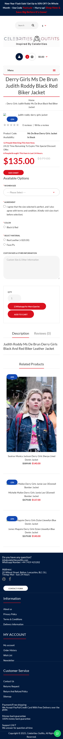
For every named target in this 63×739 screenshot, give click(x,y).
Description (20, 333)
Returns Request (11, 686)
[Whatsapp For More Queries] (57, 733)
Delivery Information (13, 624)
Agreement (9, 202)
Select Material (12, 235)
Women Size (10, 185)
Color (7, 223)
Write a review (42, 125)
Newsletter (8, 660)
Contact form (15, 588)
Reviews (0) (42, 333)
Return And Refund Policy (15, 691)
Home (31, 100)
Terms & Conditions (12, 619)
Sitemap (7, 696)
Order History (10, 650)
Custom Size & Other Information (20, 253)
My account (9, 645)
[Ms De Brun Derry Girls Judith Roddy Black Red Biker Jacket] (31, 115)
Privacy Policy (10, 614)
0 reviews (27, 125)
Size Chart (13, 173)
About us (7, 609)
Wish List (7, 655)
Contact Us (8, 681)
